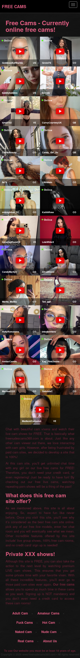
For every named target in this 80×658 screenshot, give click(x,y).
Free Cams (14, 6)
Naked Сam (23, 631)
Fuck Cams (24, 622)
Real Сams (25, 641)
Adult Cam (20, 613)
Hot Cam (48, 622)
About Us (50, 641)
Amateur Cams (48, 613)
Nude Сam (49, 631)
